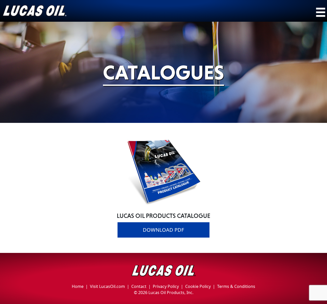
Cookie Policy (198, 286)
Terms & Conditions (236, 286)
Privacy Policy (166, 286)
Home (78, 286)
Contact (138, 286)
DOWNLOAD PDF (163, 229)
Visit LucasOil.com (107, 286)
